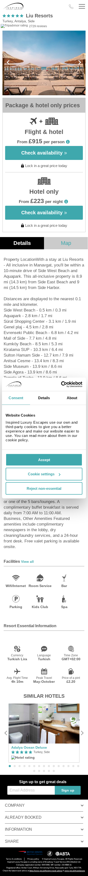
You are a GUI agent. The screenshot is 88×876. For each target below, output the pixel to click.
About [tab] (72, 398)
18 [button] (44, 771)
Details (22, 243)
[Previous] (6, 733)
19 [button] (48, 771)
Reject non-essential (44, 488)
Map (66, 243)
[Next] (82, 733)
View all (27, 562)
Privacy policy (33, 859)
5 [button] (29, 766)
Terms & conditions (14, 859)
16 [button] (34, 771)
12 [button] (63, 766)
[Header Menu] (82, 6)
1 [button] (9, 766)
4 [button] (24, 766)
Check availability (42, 153)
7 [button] (39, 766)
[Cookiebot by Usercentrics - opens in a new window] (62, 384)
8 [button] (44, 766)
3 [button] (19, 766)
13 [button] (68, 766)
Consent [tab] (16, 398)
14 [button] (73, 766)
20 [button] (53, 771)
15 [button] (78, 766)
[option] (44, 733)
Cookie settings (41, 474)
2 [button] (14, 766)
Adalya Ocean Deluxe (29, 747)
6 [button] (34, 766)
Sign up (67, 790)
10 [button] (53, 766)
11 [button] (58, 766)
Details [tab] (44, 398)
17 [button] (39, 771)
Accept (44, 459)
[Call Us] (71, 6)
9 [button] (48, 766)
